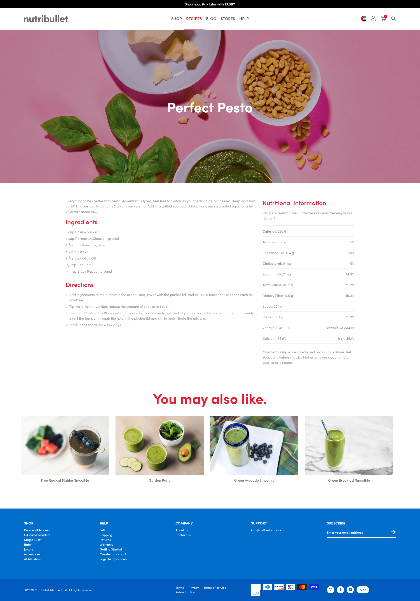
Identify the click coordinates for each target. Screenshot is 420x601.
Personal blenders (37, 530)
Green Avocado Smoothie (254, 480)
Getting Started (111, 549)
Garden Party (159, 480)
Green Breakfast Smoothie (349, 480)
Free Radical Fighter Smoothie (65, 480)
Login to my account (114, 559)
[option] (65, 450)
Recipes (194, 18)
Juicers (28, 549)
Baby (28, 544)
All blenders (32, 559)
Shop (176, 18)
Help (244, 18)
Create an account (113, 554)
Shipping (106, 535)
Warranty (106, 544)
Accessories (32, 554)
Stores (228, 18)
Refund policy (185, 592)
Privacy (194, 587)
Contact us (183, 535)
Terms (179, 587)
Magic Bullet (33, 539)
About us (181, 530)
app (363, 589)
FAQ (102, 530)
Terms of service (215, 587)
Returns (105, 539)
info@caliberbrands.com (268, 530)
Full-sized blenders (37, 535)
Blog (211, 18)
